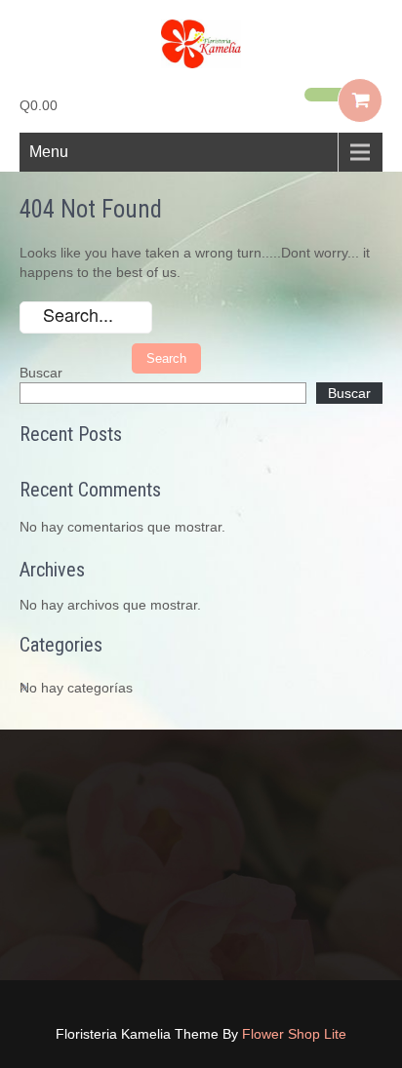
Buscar (41, 372)
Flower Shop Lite (294, 1034)
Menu (48, 151)
